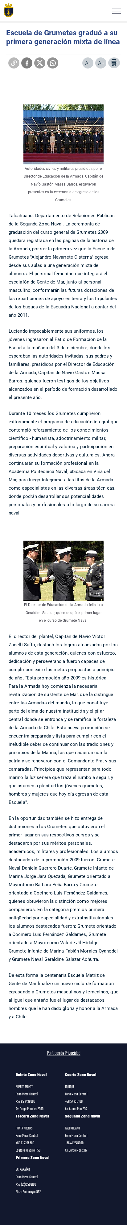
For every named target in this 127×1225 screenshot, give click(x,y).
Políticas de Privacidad (63, 1053)
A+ (101, 62)
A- (87, 62)
